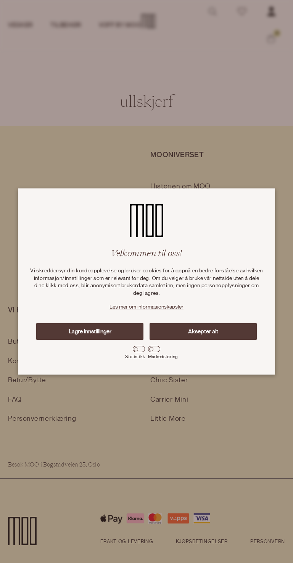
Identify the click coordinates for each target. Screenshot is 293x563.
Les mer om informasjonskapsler (146, 307)
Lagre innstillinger (90, 331)
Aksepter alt (203, 331)
